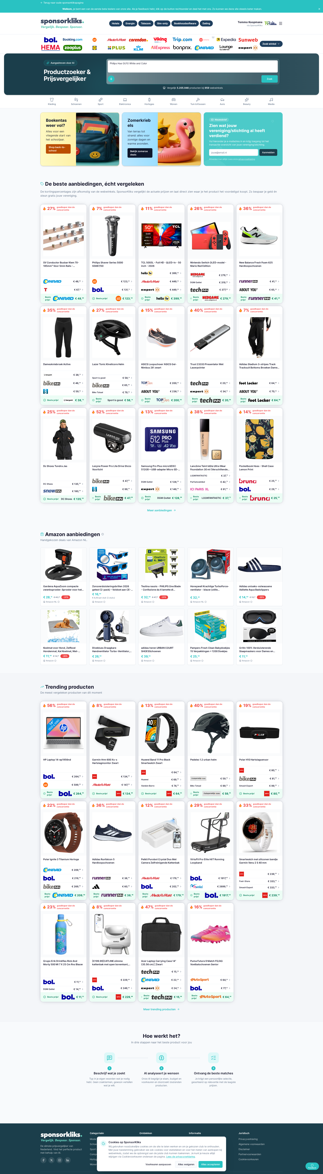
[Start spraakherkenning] (111, 79)
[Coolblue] (94, 39)
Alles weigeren (186, 1164)
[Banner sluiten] (319, 9)
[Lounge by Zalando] (226, 48)
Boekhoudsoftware (185, 23)
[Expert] (248, 48)
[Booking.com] (72, 39)
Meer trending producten (159, 1009)
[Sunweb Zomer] (248, 39)
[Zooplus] (72, 48)
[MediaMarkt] (116, 39)
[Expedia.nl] (226, 39)
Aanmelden (268, 152)
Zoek (269, 78)
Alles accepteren (210, 1164)
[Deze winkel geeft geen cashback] (213, 37)
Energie (130, 23)
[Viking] (160, 39)
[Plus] (116, 48)
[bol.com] (50, 39)
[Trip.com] (182, 39)
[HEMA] (50, 48)
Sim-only (162, 23)
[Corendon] (138, 39)
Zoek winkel (269, 43)
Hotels (115, 23)
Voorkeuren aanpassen (158, 1164)
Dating (206, 23)
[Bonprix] (182, 48)
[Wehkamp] (204, 39)
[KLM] (138, 48)
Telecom (146, 23)
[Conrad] (204, 48)
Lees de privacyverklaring (180, 1156)
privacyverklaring (246, 159)
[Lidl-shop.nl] (94, 48)
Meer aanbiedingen (159, 510)
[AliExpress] (160, 48)
